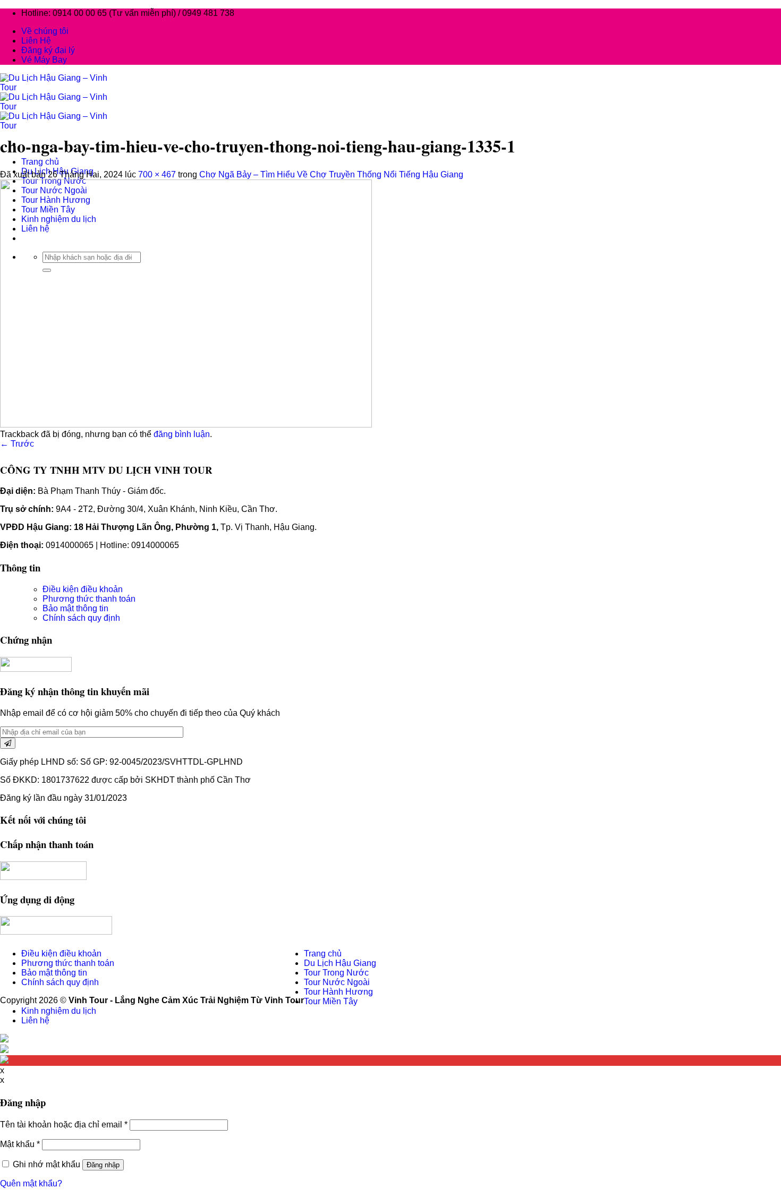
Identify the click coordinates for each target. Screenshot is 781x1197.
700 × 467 (157, 174)
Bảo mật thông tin (75, 608)
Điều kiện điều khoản (83, 589)
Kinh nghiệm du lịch (58, 1010)
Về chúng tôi (45, 31)
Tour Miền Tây (331, 1001)
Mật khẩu (20, 1144)
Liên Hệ (36, 40)
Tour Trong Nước (336, 972)
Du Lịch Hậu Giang (340, 963)
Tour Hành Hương (338, 991)
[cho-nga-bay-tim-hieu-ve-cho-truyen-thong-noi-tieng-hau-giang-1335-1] (186, 424)
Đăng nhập (103, 1165)
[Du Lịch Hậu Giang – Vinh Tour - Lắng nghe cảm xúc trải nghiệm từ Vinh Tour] (57, 106)
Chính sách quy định (81, 617)
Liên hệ (35, 1020)
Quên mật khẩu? (31, 1183)
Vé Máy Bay (44, 59)
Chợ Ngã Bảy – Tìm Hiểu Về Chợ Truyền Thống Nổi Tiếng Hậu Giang (331, 174)
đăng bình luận (182, 434)
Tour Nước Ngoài (337, 982)
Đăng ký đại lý (48, 50)
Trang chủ (40, 161)
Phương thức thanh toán (89, 598)
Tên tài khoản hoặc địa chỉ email (64, 1124)
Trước (17, 443)
